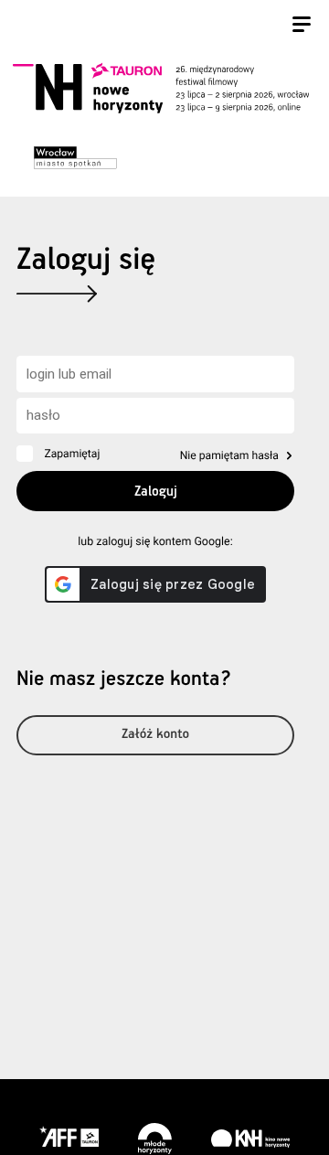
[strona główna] (161, 88)
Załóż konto (155, 735)
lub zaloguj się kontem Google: (155, 542)
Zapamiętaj (72, 453)
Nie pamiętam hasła (229, 455)
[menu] (301, 26)
